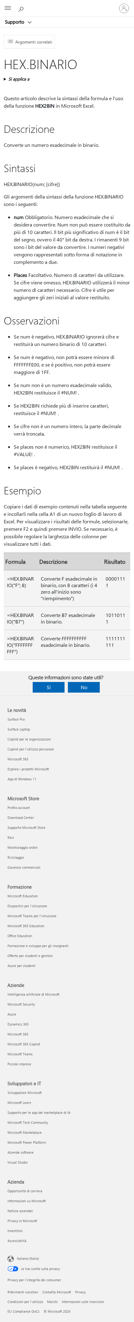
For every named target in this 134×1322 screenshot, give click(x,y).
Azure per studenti (21, 965)
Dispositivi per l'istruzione (27, 906)
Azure (11, 1014)
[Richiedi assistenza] (22, 8)
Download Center (20, 817)
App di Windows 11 (21, 779)
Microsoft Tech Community (27, 1122)
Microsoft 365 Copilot (23, 1044)
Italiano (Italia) (28, 1258)
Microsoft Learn (19, 1102)
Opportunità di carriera (24, 1191)
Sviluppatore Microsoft (24, 1092)
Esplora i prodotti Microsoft (28, 769)
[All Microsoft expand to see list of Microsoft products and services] (7, 8)
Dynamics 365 (18, 1024)
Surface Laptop (18, 729)
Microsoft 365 (17, 759)
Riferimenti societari (22, 1292)
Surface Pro (16, 719)
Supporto (15, 22)
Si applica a (18, 79)
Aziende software (20, 1152)
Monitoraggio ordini (22, 847)
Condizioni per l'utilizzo (25, 1301)
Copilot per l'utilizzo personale (30, 749)
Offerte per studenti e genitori (30, 955)
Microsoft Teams (20, 1054)
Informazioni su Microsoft (26, 1200)
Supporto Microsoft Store (26, 827)
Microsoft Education (22, 896)
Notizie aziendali (20, 1210)
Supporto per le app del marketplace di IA (38, 1112)
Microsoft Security (21, 1004)
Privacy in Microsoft (22, 1220)
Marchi (52, 1301)
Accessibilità (16, 1240)
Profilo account (18, 807)
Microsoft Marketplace (24, 1132)
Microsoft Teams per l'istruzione (31, 915)
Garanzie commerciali (24, 867)
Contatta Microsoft (56, 1292)
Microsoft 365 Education (25, 925)
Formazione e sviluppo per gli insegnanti (38, 945)
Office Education (19, 935)
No (84, 687)
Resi (10, 837)
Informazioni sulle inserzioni (83, 1301)
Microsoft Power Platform (26, 1142)
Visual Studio (17, 1162)
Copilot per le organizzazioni (29, 739)
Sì (49, 687)
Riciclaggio (15, 857)
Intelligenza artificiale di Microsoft (33, 994)
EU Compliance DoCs (23, 1311)
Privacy (80, 1292)
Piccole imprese (19, 1064)
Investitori (15, 1230)
